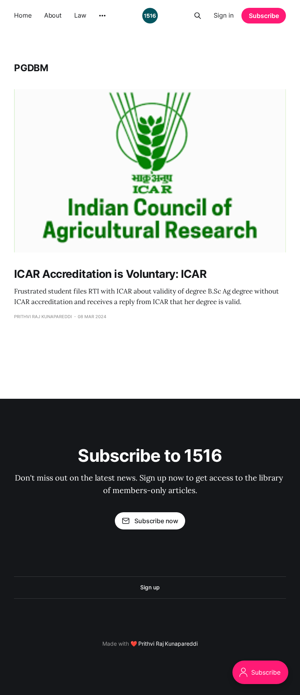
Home (23, 15)
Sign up (149, 587)
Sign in (224, 15)
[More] (102, 16)
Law (80, 15)
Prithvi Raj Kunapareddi (167, 643)
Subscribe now (156, 521)
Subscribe (264, 16)
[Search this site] (198, 16)
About (53, 15)
